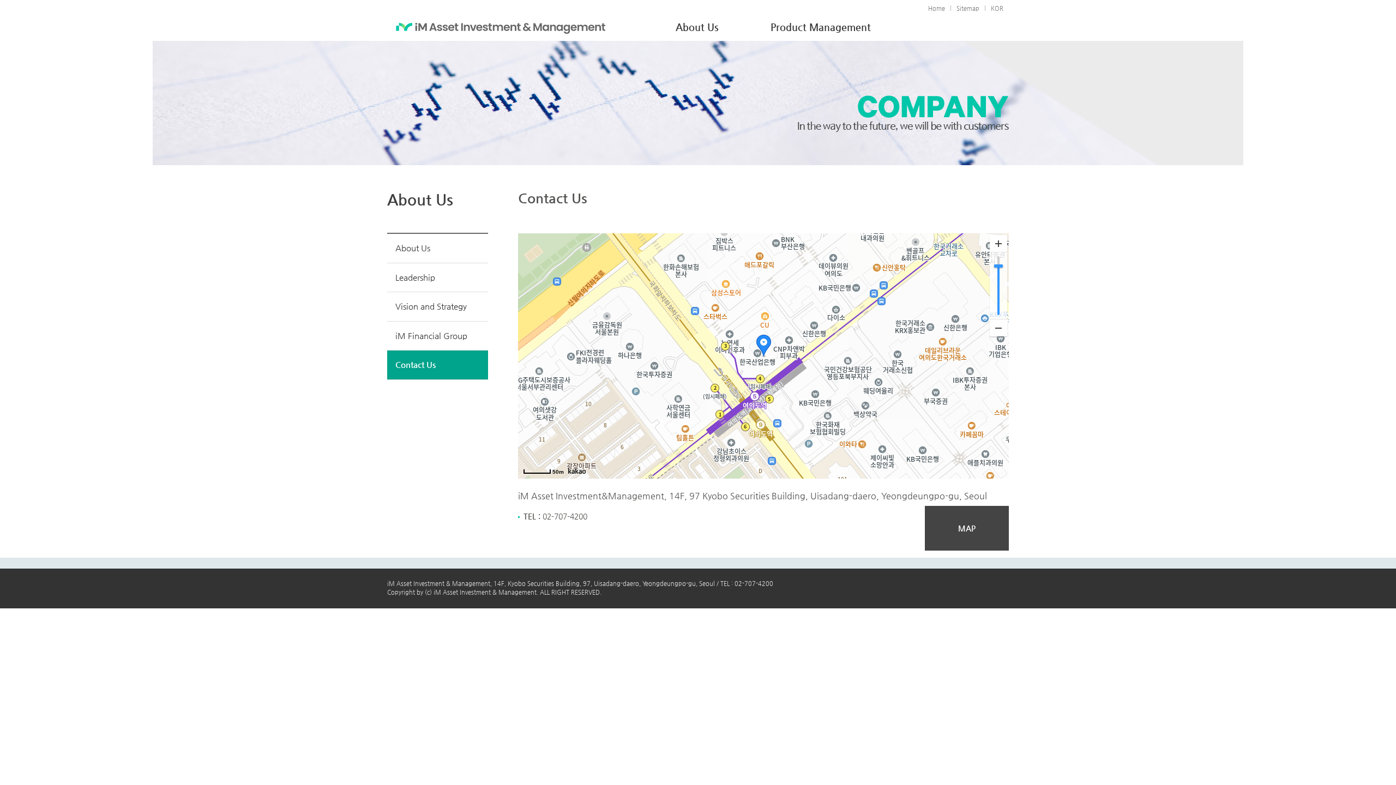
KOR (997, 8)
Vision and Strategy (431, 306)
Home (936, 8)
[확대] (998, 243)
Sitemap (967, 8)
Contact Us (415, 364)
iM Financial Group (431, 335)
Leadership (415, 277)
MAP (967, 528)
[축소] (998, 327)
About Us (412, 247)
